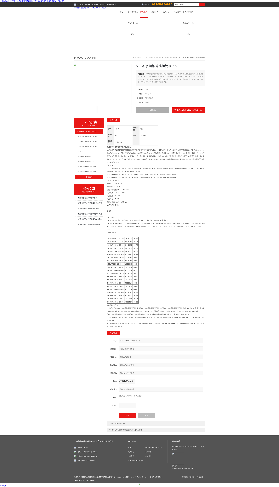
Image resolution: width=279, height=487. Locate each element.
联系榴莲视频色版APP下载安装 (188, 110)
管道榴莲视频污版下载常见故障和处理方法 (90, 208)
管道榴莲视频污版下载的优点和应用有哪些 (90, 219)
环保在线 (200, 477)
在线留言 (177, 12)
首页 (121, 12)
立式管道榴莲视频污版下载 (88, 136)
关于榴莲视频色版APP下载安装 (153, 448)
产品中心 (143, 12)
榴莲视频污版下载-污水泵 (154, 57)
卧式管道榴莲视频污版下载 (88, 146)
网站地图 (3, 486)
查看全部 (89, 177)
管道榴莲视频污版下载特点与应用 (90, 203)
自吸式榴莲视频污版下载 (87, 166)
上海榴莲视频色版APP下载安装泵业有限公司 (98, 4)
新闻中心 (154, 12)
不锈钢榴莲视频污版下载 (87, 171)
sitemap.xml (90, 480)
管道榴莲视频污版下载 (172, 57)
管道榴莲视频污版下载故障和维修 (90, 214)
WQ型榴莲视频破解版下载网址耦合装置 (128, 430)
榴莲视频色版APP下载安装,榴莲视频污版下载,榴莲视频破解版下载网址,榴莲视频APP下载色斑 (32, 1)
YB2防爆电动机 (120, 423)
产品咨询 (152, 110)
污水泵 (80, 151)
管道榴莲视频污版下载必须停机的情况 (90, 224)
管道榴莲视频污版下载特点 (87, 198)
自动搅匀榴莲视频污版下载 (88, 141)
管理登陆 (185, 477)
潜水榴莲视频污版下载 (86, 161)
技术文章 (165, 12)
